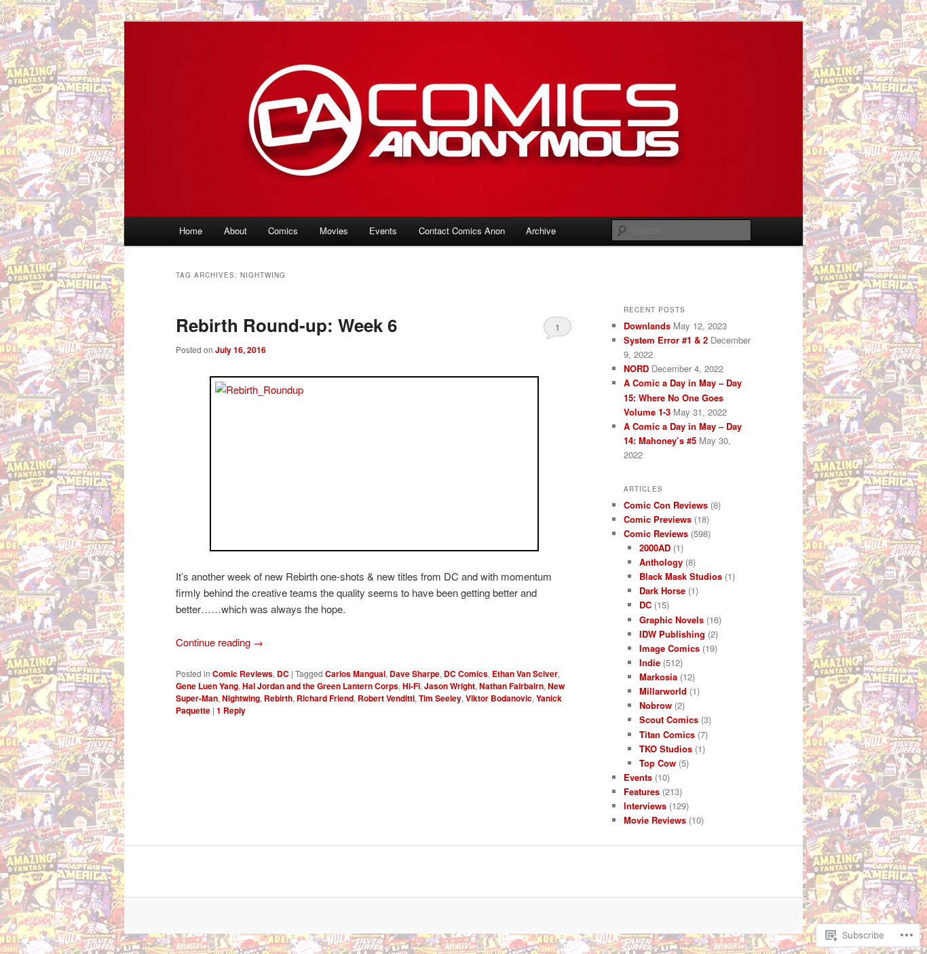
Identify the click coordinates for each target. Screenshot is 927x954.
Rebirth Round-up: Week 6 (286, 324)
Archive (541, 230)
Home (190, 230)
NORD (636, 368)
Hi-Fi (411, 686)
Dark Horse (662, 590)
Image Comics (669, 648)
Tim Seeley (440, 698)
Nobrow (655, 705)
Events (383, 230)
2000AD (654, 547)
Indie (649, 662)
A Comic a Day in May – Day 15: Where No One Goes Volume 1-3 (683, 397)
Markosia (658, 676)
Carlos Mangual (355, 673)
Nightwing (241, 698)
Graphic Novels (671, 619)
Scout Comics (668, 719)
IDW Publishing (672, 633)
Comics (283, 230)
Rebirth (278, 698)
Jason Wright (449, 686)
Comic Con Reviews (666, 504)
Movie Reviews (655, 819)
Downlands (647, 325)
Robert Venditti (386, 698)
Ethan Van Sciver (525, 673)
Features (642, 791)
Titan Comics (667, 734)
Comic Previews (658, 519)
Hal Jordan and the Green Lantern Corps (320, 686)
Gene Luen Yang (207, 686)
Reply (231, 710)
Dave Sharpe (415, 673)
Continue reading (219, 642)
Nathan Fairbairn (511, 686)
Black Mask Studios (680, 576)
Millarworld (663, 690)
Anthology (661, 561)
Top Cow (657, 762)
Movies (334, 230)
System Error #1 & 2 (666, 339)
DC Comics (466, 673)
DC (283, 673)
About (235, 230)
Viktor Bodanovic (499, 698)
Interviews (645, 805)
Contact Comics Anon (462, 230)
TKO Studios (665, 748)
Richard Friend (325, 698)
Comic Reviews (242, 673)
